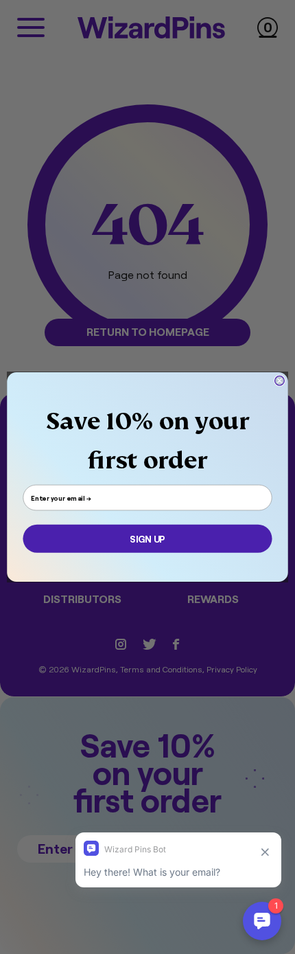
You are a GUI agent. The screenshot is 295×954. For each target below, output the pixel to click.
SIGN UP (147, 538)
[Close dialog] (280, 380)
